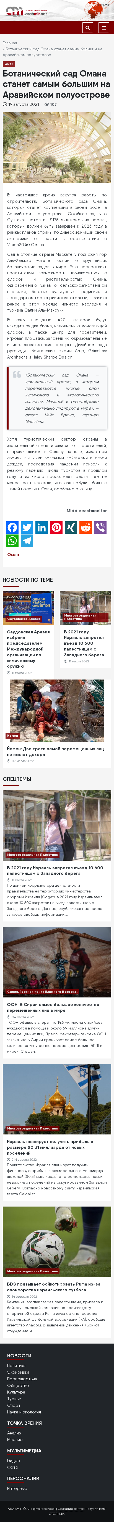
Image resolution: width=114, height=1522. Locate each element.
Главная (10, 43)
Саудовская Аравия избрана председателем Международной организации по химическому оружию (28, 649)
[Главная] (26, 11)
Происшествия (22, 1378)
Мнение (15, 1439)
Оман (8, 64)
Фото (12, 1467)
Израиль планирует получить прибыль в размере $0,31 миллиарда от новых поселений (50, 1147)
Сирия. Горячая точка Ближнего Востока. (42, 991)
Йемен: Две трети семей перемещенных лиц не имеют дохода (55, 751)
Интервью (17, 1488)
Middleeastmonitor (87, 510)
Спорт (13, 1405)
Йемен (12, 735)
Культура (16, 1392)
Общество (18, 1385)
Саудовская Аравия (24, 619)
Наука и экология (24, 1412)
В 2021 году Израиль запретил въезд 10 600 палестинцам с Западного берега (84, 643)
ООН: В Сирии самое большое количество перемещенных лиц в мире (53, 1007)
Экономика (18, 1372)
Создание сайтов (71, 1509)
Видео (13, 1460)
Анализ (14, 1433)
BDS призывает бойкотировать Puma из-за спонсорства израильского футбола (53, 1286)
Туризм (14, 1398)
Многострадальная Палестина (80, 617)
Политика (16, 1365)
